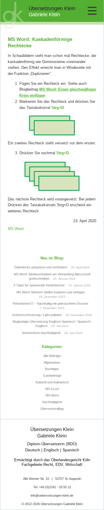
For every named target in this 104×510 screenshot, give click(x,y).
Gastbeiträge (52, 375)
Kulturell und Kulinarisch (52, 382)
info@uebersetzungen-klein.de (52, 495)
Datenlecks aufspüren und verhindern (40, 267)
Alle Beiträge (52, 356)
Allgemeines (52, 362)
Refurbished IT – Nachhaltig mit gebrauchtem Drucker (50, 303)
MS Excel (52, 389)
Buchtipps (52, 369)
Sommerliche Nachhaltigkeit (41, 333)
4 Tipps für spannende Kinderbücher (39, 285)
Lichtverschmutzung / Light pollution (37, 315)
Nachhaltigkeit (52, 402)
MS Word (15, 229)
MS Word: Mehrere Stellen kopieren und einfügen (50, 292)
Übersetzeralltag (52, 408)
